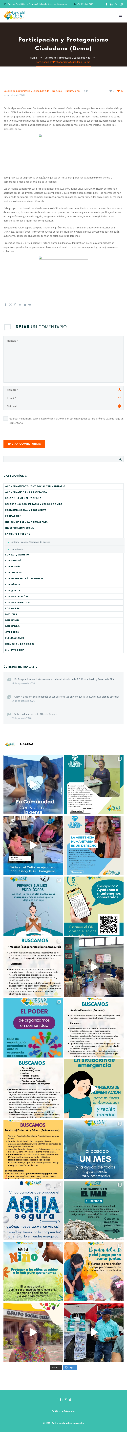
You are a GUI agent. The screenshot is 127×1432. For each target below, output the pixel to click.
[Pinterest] (15, 304)
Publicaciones (73, 90)
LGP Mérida (12, 585)
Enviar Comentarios (24, 443)
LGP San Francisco (17, 602)
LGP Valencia (17, 549)
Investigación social (19, 528)
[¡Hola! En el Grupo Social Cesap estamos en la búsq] (33, 1149)
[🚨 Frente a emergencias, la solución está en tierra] (94, 1210)
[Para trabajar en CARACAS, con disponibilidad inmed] (94, 1027)
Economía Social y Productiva (25, 510)
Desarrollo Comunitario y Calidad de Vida (26, 90)
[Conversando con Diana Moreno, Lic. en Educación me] (94, 1271)
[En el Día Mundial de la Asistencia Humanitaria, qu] (94, 845)
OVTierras (12, 632)
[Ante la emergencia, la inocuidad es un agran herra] (33, 1332)
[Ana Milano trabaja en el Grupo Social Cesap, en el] (33, 845)
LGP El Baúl (12, 567)
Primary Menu (121, 15)
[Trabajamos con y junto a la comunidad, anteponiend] (33, 784)
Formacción (13, 516)
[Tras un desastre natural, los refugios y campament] (94, 1088)
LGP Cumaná (13, 561)
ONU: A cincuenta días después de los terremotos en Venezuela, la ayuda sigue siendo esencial (66, 696)
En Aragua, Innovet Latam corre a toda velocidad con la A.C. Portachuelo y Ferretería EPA (64, 679)
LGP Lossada (13, 573)
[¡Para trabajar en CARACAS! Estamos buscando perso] (33, 1088)
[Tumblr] (20, 304)
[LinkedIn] (111, 4)
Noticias (57, 90)
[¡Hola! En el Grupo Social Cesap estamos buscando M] (33, 967)
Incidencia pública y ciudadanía (26, 522)
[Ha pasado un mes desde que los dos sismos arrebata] (94, 1149)
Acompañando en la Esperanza (26, 492)
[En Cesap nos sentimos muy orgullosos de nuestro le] (33, 1027)
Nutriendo (12, 626)
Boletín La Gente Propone (23, 498)
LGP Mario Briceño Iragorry (24, 579)
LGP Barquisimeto (17, 555)
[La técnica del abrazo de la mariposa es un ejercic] (33, 906)
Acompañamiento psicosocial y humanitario (35, 486)
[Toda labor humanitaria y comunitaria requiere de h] (94, 967)
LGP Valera (12, 608)
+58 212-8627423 (85, 4)
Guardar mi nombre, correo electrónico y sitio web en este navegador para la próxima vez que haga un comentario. (66, 420)
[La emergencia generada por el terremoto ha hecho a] (33, 1210)
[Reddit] (29, 304)
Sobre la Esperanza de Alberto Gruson (35, 714)
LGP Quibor (12, 591)
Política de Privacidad (63, 1411)
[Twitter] (116, 4)
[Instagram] (121, 4)
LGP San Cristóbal (17, 596)
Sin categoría (14, 650)
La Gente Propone (17, 534)
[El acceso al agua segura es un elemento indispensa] (94, 1332)
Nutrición (12, 620)
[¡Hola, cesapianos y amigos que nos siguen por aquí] (94, 906)
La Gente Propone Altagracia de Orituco (30, 541)
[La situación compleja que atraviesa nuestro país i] (33, 1271)
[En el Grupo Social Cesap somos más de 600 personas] (94, 784)
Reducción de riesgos (20, 644)
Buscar (120, 459)
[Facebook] (106, 4)
